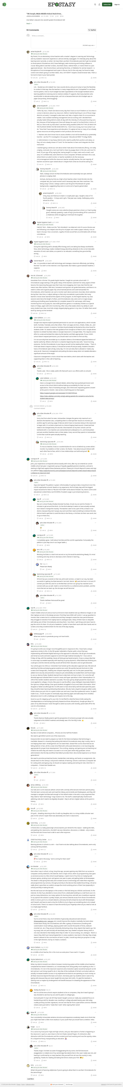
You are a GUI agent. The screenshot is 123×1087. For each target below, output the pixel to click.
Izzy (38, 499)
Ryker (32, 1012)
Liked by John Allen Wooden (40, 54)
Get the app (69, 1084)
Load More (30, 1079)
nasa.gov (50, 921)
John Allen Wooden (33, 16)
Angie (33, 1027)
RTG (32, 644)
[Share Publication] (99, 4)
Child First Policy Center (38, 839)
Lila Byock (34, 459)
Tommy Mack (44, 169)
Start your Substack (57, 1084)
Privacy (18, 1084)
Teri (41, 564)
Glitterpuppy (38, 634)
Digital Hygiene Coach (44, 222)
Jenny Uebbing (35, 785)
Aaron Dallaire (35, 947)
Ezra (32, 808)
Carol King (34, 823)
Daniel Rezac (38, 261)
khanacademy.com (40, 921)
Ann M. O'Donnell (37, 275)
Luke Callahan (38, 318)
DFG (32, 1065)
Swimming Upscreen (47, 442)
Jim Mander (34, 866)
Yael (32, 608)
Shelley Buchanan (40, 990)
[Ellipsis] (95, 51)
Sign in (117, 4)
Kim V (39, 549)
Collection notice (30, 1084)
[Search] (95, 4)
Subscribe (107, 4)
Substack (103, 1084)
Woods (33, 728)
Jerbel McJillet (35, 51)
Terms (23, 1084)
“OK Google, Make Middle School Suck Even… (44, 14)
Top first (93, 30)
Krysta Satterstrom (37, 959)
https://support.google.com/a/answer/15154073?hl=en (58, 393)
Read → (29, 23)
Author (36, 84)
